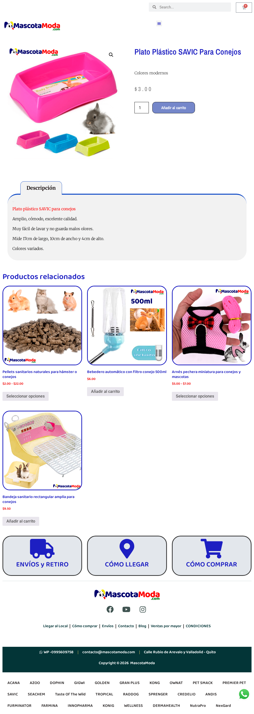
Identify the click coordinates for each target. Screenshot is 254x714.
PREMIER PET (234, 683)
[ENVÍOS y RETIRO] (42, 549)
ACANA (13, 683)
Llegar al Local (55, 626)
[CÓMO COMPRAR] (212, 549)
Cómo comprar (84, 626)
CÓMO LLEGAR (127, 564)
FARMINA (49, 706)
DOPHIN (57, 683)
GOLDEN (102, 683)
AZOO (35, 683)
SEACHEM (36, 694)
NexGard (223, 706)
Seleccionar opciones (25, 396)
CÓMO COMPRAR (211, 564)
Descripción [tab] (41, 188)
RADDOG (131, 694)
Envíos (108, 626)
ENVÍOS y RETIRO (42, 564)
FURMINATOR (19, 706)
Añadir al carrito (173, 107)
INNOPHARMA (80, 706)
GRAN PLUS (130, 683)
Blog (142, 626)
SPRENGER (158, 694)
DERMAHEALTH (166, 706)
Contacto (126, 626)
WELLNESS (133, 706)
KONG (155, 683)
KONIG (108, 706)
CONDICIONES (198, 626)
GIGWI (79, 683)
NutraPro (198, 706)
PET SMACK (203, 683)
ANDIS (211, 694)
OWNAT (176, 683)
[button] (159, 23)
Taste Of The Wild (70, 694)
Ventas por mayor (166, 626)
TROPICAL (104, 694)
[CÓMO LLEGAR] (127, 549)
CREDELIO (186, 694)
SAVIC (12, 694)
